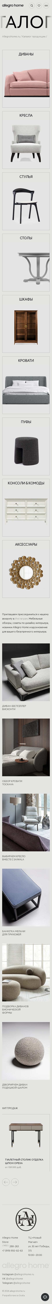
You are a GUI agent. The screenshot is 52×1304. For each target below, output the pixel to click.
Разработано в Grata (13, 1295)
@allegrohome (14, 1279)
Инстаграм (21, 619)
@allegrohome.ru (24, 1274)
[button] (15, 1182)
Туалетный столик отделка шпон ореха (24, 1162)
